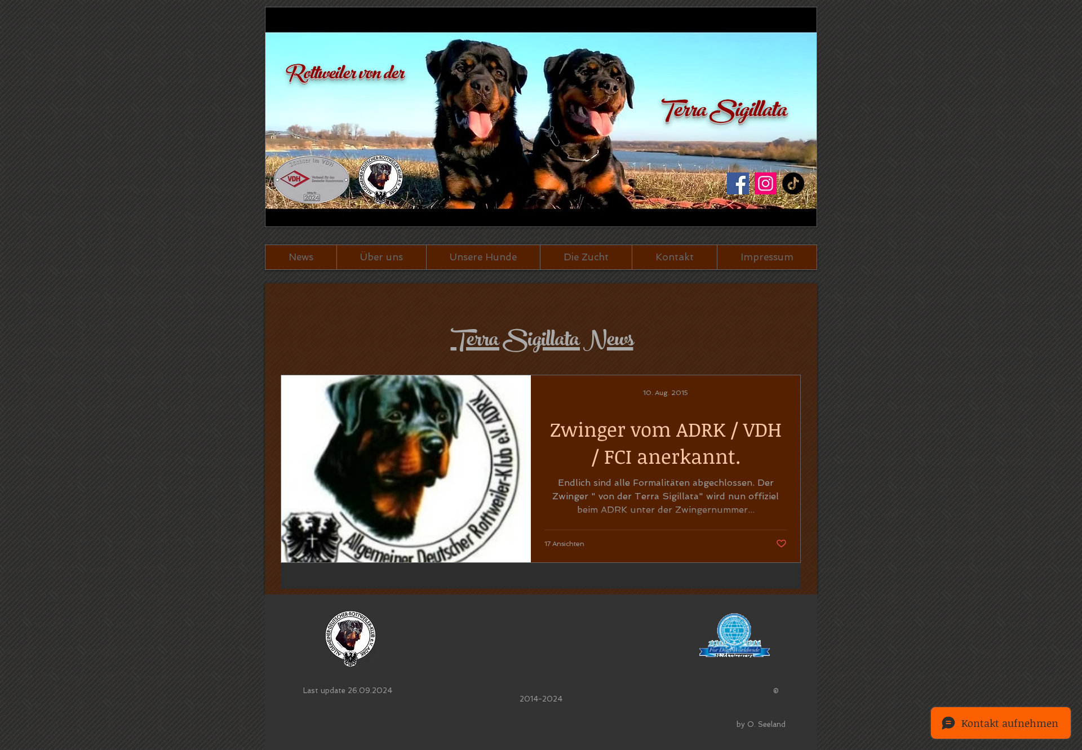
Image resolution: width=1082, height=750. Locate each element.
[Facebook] (738, 183)
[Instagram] (766, 183)
